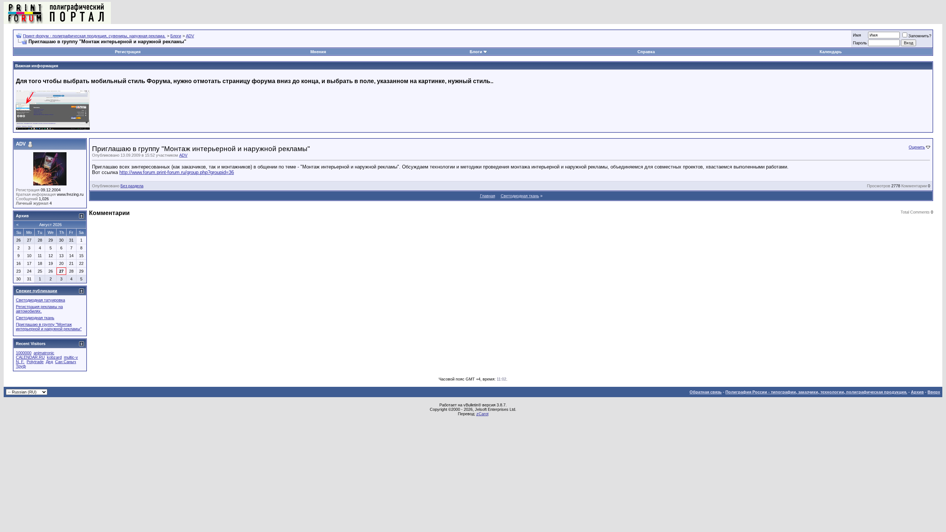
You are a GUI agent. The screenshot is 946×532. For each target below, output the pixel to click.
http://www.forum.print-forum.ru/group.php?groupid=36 (176, 172)
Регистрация (127, 52)
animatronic (44, 353)
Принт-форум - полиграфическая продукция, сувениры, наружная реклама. (94, 36)
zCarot (482, 414)
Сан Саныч (65, 361)
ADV (190, 36)
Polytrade (35, 361)
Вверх (934, 392)
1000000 (23, 353)
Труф (21, 366)
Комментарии (914, 186)
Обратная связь (706, 392)
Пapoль (860, 43)
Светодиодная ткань (520, 196)
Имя (857, 35)
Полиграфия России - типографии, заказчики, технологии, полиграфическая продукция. (816, 392)
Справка (646, 52)
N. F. (20, 361)
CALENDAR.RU (30, 357)
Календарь (831, 52)
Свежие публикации (36, 291)
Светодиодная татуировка (40, 300)
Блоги (175, 36)
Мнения (318, 52)
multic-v (71, 357)
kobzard (54, 357)
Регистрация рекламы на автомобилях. (39, 308)
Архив (917, 392)
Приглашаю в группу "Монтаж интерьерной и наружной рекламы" (49, 326)
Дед (49, 361)
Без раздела (131, 186)
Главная (487, 196)
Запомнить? (919, 36)
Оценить (917, 147)
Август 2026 (50, 224)
